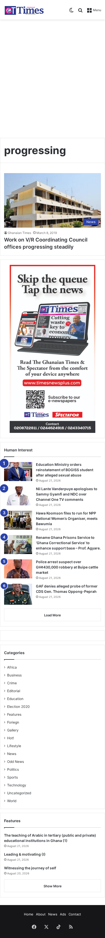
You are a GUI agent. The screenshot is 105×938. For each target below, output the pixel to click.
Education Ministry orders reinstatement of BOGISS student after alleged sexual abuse (64, 469)
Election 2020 (18, 707)
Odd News (15, 762)
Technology (16, 785)
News (11, 754)
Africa (12, 667)
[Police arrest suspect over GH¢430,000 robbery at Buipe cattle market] (18, 568)
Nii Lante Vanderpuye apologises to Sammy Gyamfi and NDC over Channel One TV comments (66, 494)
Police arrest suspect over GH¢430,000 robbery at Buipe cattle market (67, 567)
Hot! (10, 738)
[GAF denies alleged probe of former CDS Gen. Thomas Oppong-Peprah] (18, 594)
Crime (12, 683)
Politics (13, 769)
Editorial (13, 691)
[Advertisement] (52, 77)
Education (15, 699)
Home (28, 914)
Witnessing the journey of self (30, 868)
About (41, 914)
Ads (63, 914)
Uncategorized (19, 793)
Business (14, 675)
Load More (52, 615)
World (11, 801)
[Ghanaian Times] (24, 10)
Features (14, 714)
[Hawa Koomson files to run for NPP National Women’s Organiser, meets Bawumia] (18, 520)
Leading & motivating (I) (25, 854)
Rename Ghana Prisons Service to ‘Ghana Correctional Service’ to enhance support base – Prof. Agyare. (68, 542)
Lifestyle (14, 746)
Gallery (13, 730)
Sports (12, 777)
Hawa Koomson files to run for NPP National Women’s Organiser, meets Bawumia (67, 518)
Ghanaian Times (19, 233)
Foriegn (13, 722)
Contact (75, 914)
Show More (53, 886)
